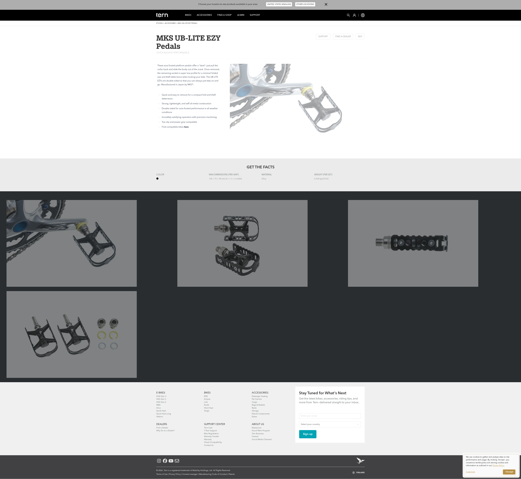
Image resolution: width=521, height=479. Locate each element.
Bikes (188, 15)
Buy (360, 37)
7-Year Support (210, 431)
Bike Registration (211, 434)
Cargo (254, 402)
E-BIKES (160, 393)
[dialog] (491, 465)
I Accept (509, 472)
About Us (258, 424)
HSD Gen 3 (161, 399)
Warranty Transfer (211, 436)
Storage (255, 411)
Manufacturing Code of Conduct (213, 474)
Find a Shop (224, 15)
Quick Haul (161, 411)
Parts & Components (260, 414)
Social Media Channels (262, 439)
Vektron (159, 417)
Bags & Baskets (258, 405)
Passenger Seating (260, 396)
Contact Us (208, 445)
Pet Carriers (257, 399)
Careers (255, 436)
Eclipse (207, 399)
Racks (254, 408)
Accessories (204, 15)
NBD (158, 405)
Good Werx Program (261, 431)
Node (206, 405)
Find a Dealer (343, 37)
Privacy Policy (175, 474)
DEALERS (161, 424)
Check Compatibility (213, 442)
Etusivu (159, 23)
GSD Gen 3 (161, 396)
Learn (240, 15)
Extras (254, 417)
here (186, 127)
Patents (232, 474)
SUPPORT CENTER (214, 424)
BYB (206, 396)
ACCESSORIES (260, 393)
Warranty (208, 439)
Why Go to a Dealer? (165, 431)
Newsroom (256, 428)
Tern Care (208, 428)
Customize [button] (470, 472)
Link (206, 402)
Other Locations (305, 4)
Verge (206, 411)
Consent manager (190, 474)
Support (255, 15)
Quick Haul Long (163, 414)
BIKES (207, 393)
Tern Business (258, 434)
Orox (158, 408)
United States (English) (279, 4)
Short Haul (208, 408)
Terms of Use (162, 474)
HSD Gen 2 (161, 402)
